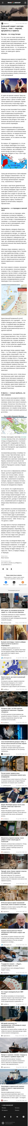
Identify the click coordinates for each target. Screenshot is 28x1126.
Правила (17, 1110)
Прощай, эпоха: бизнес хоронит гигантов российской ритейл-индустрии (13, 872)
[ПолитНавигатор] (2, 658)
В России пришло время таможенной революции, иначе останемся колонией (13, 903)
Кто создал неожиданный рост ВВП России (12, 992)
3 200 (25, 785)
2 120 (25, 1035)
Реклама (4, 1107)
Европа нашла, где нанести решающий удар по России (13, 678)
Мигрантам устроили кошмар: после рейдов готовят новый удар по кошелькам (12, 839)
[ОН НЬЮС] (2, 722)
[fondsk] (2, 1100)
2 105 (25, 1067)
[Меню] (2, 2)
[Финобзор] (14, 2)
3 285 (25, 754)
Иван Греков (5, 557)
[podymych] (2, 23)
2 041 (25, 1100)
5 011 (25, 622)
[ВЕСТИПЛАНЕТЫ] (2, 852)
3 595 (25, 689)
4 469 (25, 657)
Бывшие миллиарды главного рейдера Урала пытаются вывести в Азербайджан (13, 643)
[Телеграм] (4, 1117)
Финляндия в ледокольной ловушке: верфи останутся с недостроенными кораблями (12, 1088)
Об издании (5, 1110)
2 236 (25, 972)
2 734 (25, 883)
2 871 (25, 818)
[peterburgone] (2, 754)
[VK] (17, 1117)
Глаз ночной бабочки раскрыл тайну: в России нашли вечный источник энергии (13, 742)
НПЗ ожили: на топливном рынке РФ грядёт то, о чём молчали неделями (12, 611)
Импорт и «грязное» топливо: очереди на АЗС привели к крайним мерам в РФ (14, 1055)
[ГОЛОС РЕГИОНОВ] (2, 1035)
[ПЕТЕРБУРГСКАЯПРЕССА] (2, 785)
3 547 (25, 722)
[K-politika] (2, 689)
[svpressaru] (2, 911)
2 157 (25, 1004)
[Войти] (25, 2)
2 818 (25, 852)
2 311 (25, 911)
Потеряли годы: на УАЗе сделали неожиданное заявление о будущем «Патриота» (12, 710)
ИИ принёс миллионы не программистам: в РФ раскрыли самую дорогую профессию (13, 1025)
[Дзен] (23, 1117)
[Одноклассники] (11, 1117)
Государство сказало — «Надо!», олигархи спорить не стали (11, 964)
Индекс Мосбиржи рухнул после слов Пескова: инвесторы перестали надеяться (13, 806)
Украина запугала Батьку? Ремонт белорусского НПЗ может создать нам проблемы (13, 932)
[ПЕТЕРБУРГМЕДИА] (2, 623)
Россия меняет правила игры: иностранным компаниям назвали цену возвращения (13, 775)
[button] (3, 569)
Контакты (17, 1107)
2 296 (25, 944)
